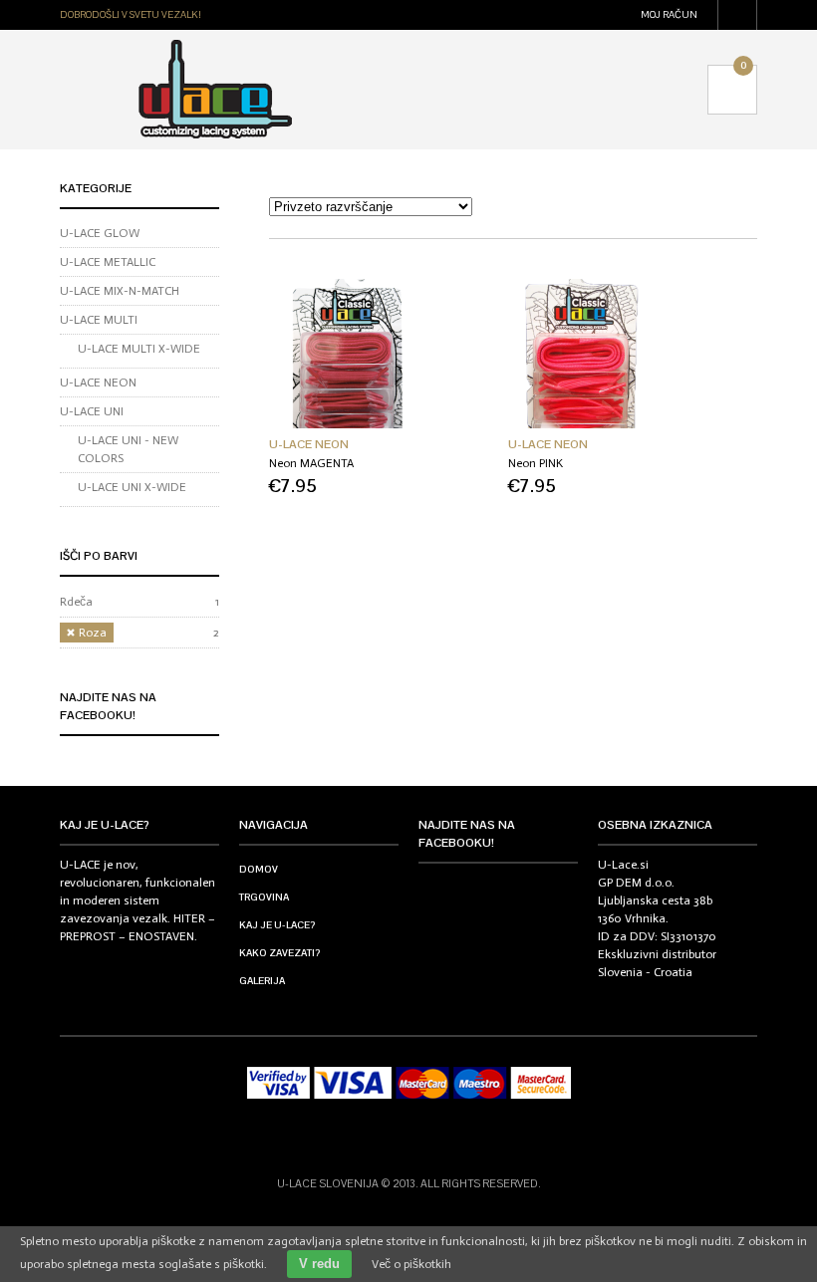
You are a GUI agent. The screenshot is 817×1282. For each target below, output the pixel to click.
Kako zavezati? (279, 952)
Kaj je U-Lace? (277, 924)
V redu (319, 1263)
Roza (93, 633)
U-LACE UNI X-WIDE (132, 487)
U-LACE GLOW (99, 233)
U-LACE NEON (309, 444)
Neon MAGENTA (311, 463)
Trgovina (264, 897)
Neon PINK (535, 463)
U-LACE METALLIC (107, 262)
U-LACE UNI (92, 411)
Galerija (262, 980)
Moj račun (669, 14)
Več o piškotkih (411, 1264)
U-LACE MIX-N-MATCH (119, 291)
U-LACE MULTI (98, 320)
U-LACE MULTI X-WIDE (139, 349)
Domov (258, 869)
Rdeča (76, 602)
